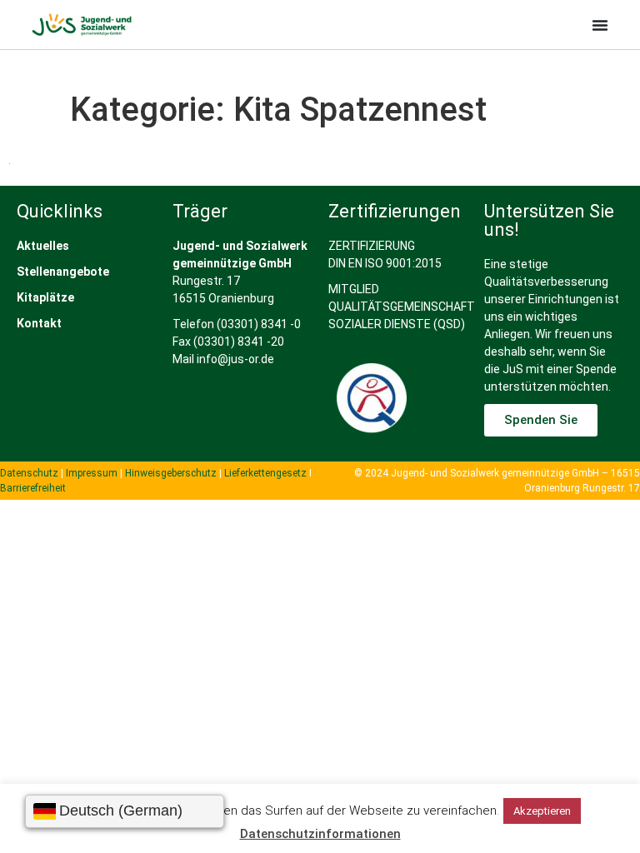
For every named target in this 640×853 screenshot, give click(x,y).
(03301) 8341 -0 (259, 324)
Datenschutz (29, 473)
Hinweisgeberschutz (171, 473)
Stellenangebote (63, 271)
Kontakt (39, 323)
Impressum (92, 473)
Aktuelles (43, 245)
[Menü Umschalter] (600, 25)
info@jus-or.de (235, 359)
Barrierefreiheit (33, 488)
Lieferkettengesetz (266, 473)
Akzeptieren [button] (542, 811)
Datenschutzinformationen (320, 833)
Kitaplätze (45, 297)
